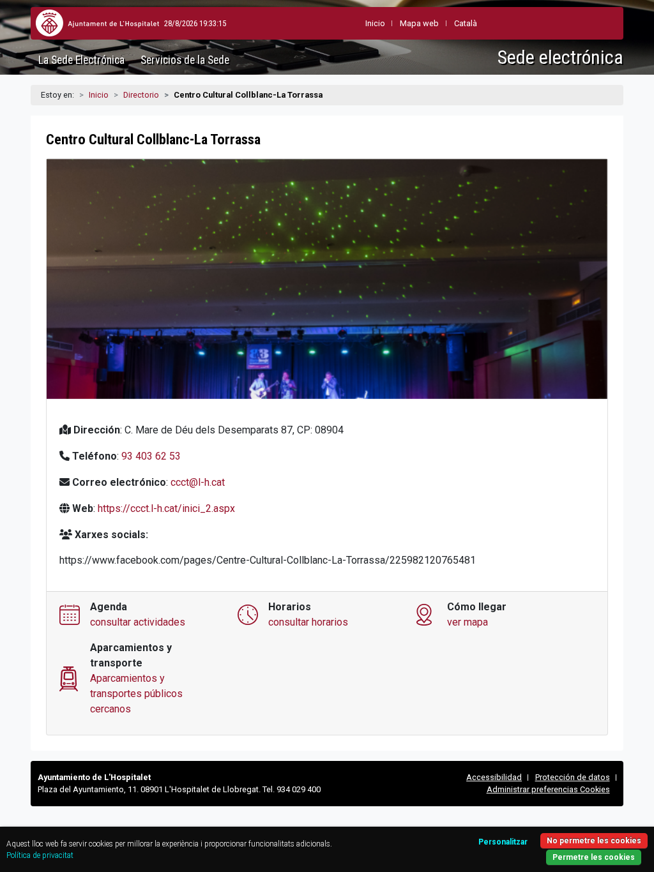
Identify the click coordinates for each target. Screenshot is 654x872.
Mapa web (419, 23)
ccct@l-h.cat (198, 482)
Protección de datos (572, 777)
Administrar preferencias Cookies (548, 789)
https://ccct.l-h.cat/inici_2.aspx (166, 508)
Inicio (99, 95)
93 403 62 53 (151, 456)
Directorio (141, 95)
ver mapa (467, 622)
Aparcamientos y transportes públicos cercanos (136, 693)
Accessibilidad (494, 777)
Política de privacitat (39, 855)
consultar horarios (308, 622)
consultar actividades (137, 622)
